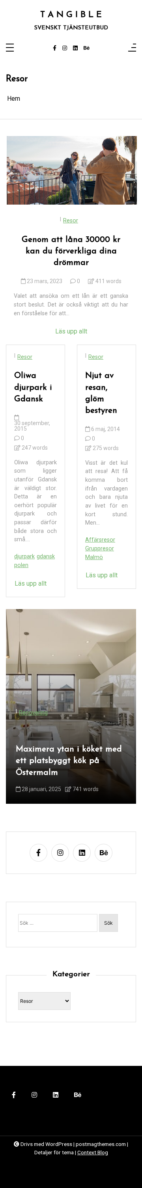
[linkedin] (75, 48)
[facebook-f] (54, 48)
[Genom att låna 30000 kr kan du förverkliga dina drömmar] (72, 170)
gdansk (46, 556)
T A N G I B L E (71, 15)
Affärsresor (100, 540)
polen (21, 565)
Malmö (94, 557)
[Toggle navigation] (10, 48)
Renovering (33, 712)
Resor (70, 220)
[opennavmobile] (132, 48)
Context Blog (92, 1152)
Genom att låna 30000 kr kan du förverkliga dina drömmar (71, 251)
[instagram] (64, 48)
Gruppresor (99, 548)
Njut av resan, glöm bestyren (101, 393)
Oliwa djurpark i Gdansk (33, 387)
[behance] (87, 48)
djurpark (24, 556)
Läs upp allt (71, 331)
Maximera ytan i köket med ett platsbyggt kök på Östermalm (69, 760)
